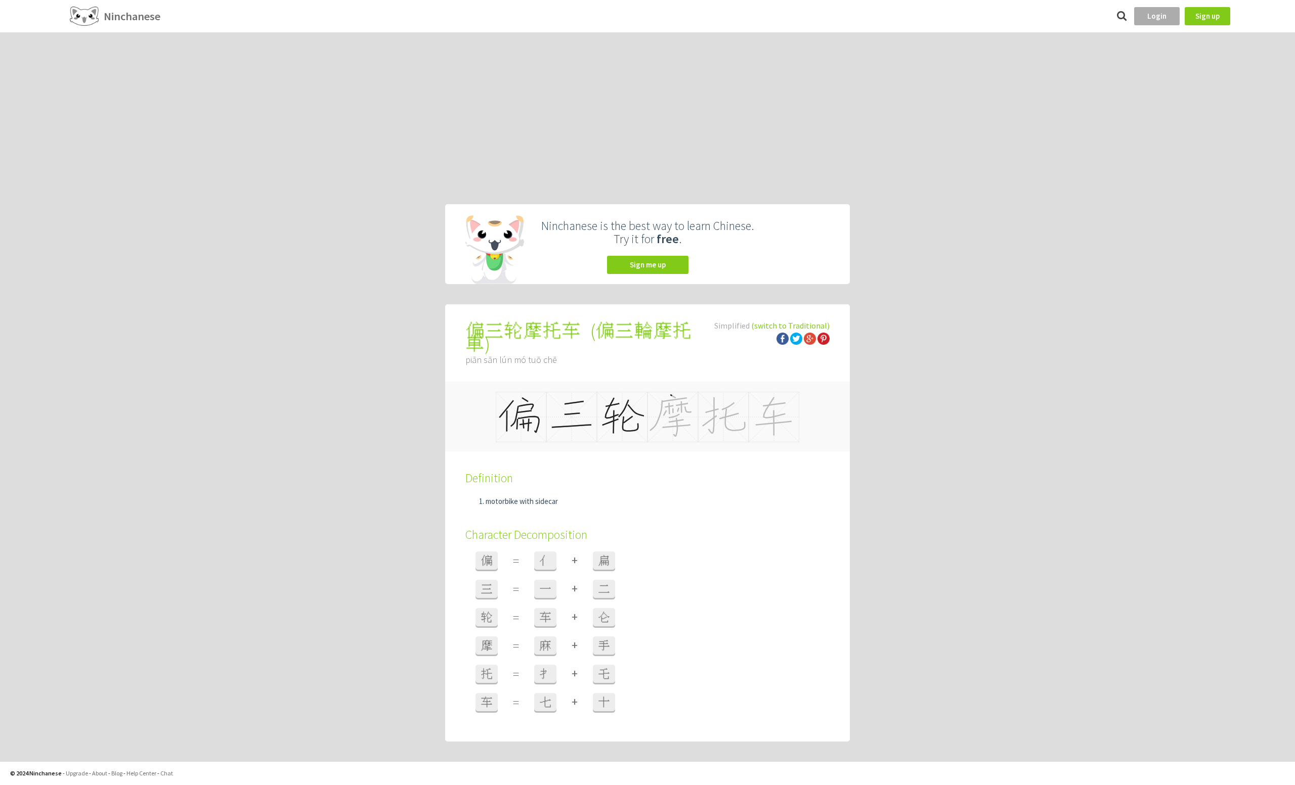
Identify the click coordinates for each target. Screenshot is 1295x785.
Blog (116, 773)
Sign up (1207, 16)
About (99, 773)
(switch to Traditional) (790, 325)
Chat (166, 773)
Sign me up (648, 264)
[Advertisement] (647, 108)
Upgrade (77, 773)
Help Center (141, 773)
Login (1157, 16)
